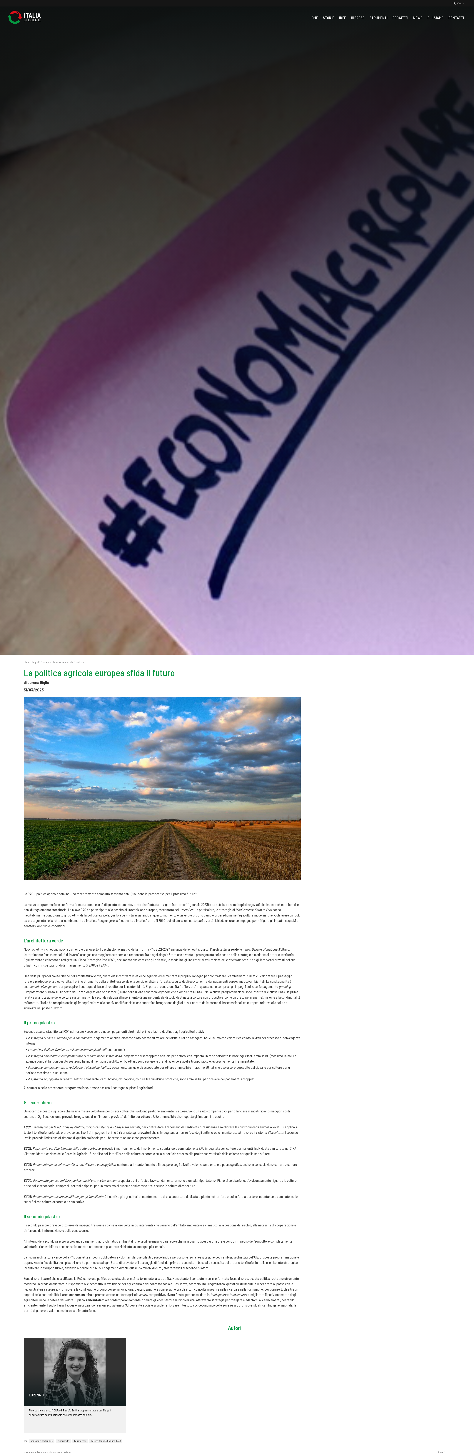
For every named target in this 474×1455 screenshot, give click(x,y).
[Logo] (25, 17)
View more (75, 1372)
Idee (26, 662)
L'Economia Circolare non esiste (54, 1452)
